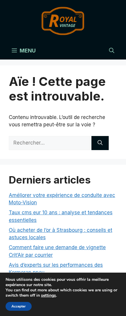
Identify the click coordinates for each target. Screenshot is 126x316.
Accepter (18, 306)
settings (48, 295)
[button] (111, 51)
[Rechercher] (100, 143)
